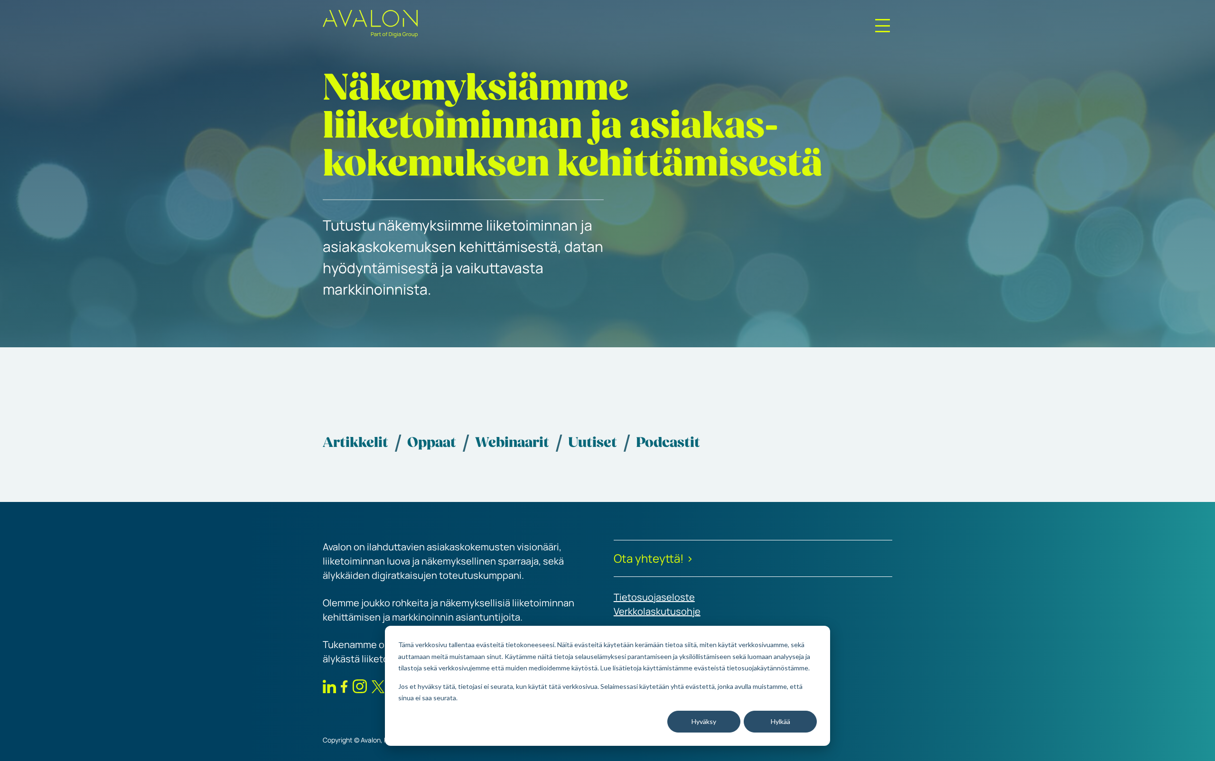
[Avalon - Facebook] (344, 688)
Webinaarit (512, 443)
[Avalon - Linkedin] (329, 688)
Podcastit (668, 443)
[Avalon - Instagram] (360, 688)
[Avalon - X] (378, 688)
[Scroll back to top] (1195, 740)
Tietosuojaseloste (654, 597)
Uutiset (592, 443)
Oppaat (431, 443)
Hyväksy (704, 721)
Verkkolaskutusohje (657, 611)
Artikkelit (355, 443)
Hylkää (780, 721)
